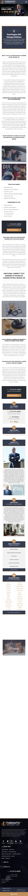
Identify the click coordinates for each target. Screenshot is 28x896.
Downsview (8, 586)
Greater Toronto (19, 588)
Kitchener (20, 594)
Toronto (8, 607)
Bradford (20, 582)
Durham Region (19, 586)
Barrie (8, 582)
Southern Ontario (8, 601)
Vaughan (20, 607)
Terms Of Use (6, 890)
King (20, 592)
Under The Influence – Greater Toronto (11, 854)
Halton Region (20, 590)
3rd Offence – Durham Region (9, 851)
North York (19, 600)
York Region (19, 609)
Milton (8, 598)
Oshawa (19, 601)
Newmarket (8, 600)
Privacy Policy (6, 888)
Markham (20, 596)
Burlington (20, 584)
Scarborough (20, 605)
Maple (8, 596)
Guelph (8, 590)
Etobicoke (8, 588)
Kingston (8, 594)
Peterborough (20, 603)
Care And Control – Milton (8, 856)
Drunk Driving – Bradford (8, 849)
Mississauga (20, 598)
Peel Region (8, 603)
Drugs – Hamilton (6, 858)
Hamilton (9, 592)
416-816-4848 (11, 11)
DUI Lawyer (20, 43)
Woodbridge (8, 609)
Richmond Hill (8, 605)
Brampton (8, 584)
